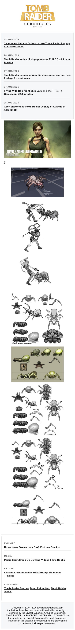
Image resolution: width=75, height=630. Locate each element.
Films (53, 559)
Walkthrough (40, 572)
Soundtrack (19, 559)
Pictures (45, 547)
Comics (55, 547)
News (15, 547)
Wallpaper (55, 572)
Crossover (10, 572)
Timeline (9, 575)
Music (7, 559)
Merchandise (24, 572)
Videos (45, 559)
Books (61, 559)
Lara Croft (34, 547)
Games (23, 547)
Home (7, 547)
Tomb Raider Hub (40, 588)
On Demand (33, 559)
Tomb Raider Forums (16, 588)
